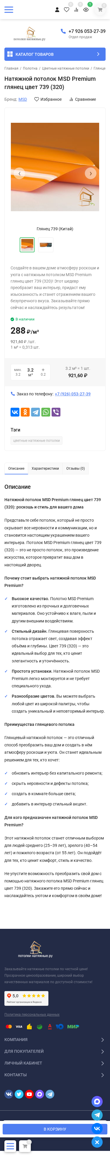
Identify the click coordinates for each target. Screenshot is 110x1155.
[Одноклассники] (25, 412)
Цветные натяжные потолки (65, 68)
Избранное (51, 99)
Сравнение (85, 99)
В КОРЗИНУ (55, 1129)
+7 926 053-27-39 (87, 31)
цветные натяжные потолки (36, 441)
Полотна (30, 68)
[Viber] (56, 412)
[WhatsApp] (45, 412)
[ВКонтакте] (15, 412)
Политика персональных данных (32, 1015)
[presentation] (19, 173)
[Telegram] (35, 412)
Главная (11, 68)
